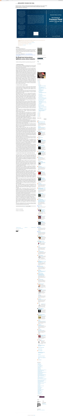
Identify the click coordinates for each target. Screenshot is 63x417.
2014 (38, 81)
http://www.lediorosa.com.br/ (40, 381)
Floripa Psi (39, 320)
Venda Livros (39, 393)
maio (39, 82)
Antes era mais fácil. (43, 236)
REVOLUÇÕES (39, 390)
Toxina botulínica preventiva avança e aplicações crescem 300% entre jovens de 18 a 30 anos (42, 128)
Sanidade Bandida (40, 215)
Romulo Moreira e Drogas (41, 100)
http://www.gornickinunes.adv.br (41, 380)
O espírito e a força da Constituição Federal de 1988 (43, 163)
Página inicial (26, 227)
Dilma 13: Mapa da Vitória (43, 242)
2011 (38, 114)
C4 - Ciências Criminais (40, 365)
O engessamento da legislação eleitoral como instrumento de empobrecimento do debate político (43, 210)
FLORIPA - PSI (39, 368)
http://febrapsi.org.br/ (40, 371)
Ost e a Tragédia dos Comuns (41, 99)
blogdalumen (39, 231)
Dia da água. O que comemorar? (41, 299)
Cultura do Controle (40, 289)
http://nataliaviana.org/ (40, 373)
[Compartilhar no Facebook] (29, 206)
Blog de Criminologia (40, 171)
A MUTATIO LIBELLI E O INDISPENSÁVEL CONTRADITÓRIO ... (42, 92)
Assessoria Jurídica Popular (41, 151)
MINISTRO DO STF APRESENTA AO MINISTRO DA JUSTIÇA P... (42, 110)
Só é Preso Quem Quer (40, 199)
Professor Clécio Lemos (40, 193)
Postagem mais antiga (33, 227)
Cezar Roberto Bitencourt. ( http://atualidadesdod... (41, 90)
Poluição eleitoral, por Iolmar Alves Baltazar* (42, 247)
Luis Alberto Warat (40, 177)
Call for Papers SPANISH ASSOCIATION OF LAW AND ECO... (42, 108)
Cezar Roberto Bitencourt (20, 53)
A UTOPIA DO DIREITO (40, 161)
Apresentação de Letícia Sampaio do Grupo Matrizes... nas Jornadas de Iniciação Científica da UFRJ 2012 (42, 271)
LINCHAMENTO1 (40, 91)
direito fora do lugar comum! (41, 347)
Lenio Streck (39, 384)
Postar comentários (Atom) (20, 228)
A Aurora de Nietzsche (40, 255)
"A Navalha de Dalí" (40, 131)
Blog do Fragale (39, 329)
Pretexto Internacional (40, 387)
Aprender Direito (40, 166)
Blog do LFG (39, 126)
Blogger (34, 415)
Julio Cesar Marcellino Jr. (40, 221)
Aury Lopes (39, 363)
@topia (39, 303)
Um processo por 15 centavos (41, 262)
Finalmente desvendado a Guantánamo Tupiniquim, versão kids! (43, 335)
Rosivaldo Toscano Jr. (40, 157)
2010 (38, 115)
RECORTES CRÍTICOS (40, 139)
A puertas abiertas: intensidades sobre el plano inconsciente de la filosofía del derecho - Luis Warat (43, 179)
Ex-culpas (42, 340)
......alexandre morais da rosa (24, 3)
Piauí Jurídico (39, 386)
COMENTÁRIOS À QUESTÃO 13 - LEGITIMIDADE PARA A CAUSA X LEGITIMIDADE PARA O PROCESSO (41, 275)
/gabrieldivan (39, 227)
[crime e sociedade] (40, 350)
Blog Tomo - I (39, 334)
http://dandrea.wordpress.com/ (41, 370)
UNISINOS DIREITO (40, 392)
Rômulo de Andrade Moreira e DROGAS (42, 109)
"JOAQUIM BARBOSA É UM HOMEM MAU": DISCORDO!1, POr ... (42, 87)
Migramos (39, 206)
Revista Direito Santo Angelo (41, 389)
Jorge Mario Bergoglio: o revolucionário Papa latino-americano (43, 140)
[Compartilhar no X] (28, 206)
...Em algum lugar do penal (41, 251)
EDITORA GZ (39, 367)
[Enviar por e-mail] (27, 206)
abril (38, 83)
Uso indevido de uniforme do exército (41, 184)
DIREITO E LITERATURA (40, 273)
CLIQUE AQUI (33, 42)
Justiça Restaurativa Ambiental (41, 383)
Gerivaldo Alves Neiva (40, 137)
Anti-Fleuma (39, 354)
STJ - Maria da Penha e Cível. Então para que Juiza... (42, 95)
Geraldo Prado (39, 270)
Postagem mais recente (18, 227)
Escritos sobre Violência (40, 279)
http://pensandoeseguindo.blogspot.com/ (42, 374)
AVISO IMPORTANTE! (43, 146)
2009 (38, 116)
